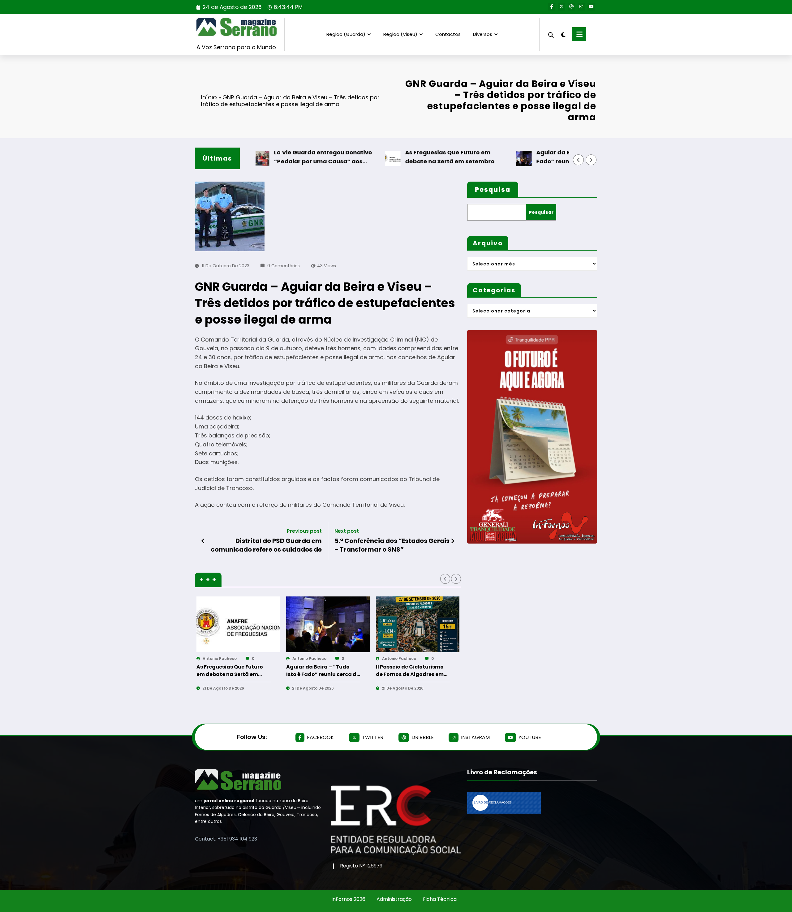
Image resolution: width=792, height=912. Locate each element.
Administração (394, 899)
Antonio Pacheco (220, 658)
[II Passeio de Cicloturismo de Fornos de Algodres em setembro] (417, 624)
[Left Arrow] (578, 160)
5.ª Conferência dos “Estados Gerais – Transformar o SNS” (392, 545)
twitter (372, 737)
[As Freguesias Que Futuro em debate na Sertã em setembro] (238, 624)
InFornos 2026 (348, 899)
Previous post (304, 531)
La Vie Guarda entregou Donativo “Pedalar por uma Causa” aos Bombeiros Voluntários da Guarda (302, 157)
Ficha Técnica (440, 899)
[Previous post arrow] (203, 541)
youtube (530, 737)
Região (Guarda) (345, 34)
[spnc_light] (563, 34)
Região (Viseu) (400, 34)
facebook (320, 737)
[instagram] (581, 7)
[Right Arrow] (591, 160)
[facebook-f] (551, 7)
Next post (346, 531)
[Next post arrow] (452, 541)
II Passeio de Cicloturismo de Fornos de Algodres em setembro (410, 670)
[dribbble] (571, 7)
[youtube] (591, 7)
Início (208, 97)
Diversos (482, 34)
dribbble (422, 737)
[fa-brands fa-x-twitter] (561, 7)
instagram (475, 737)
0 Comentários (283, 266)
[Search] (551, 34)
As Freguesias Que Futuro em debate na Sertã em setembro (427, 156)
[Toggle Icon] (579, 34)
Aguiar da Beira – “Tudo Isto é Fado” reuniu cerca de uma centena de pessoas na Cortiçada (564, 157)
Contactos (448, 34)
